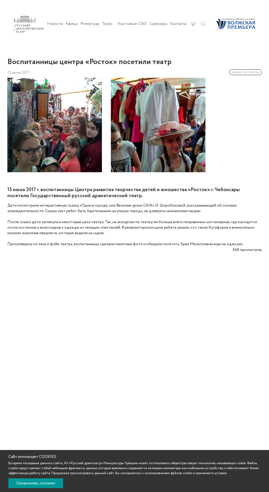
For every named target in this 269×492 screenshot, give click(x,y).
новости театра (245, 72)
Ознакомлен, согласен (35, 483)
